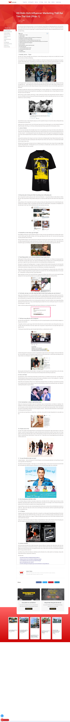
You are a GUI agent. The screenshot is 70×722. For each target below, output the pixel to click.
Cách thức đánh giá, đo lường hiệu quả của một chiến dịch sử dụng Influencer (34, 563)
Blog (49, 2)
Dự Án (45, 2)
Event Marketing (6, 42)
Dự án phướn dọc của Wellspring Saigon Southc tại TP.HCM (34, 636)
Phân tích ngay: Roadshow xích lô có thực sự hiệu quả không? (56, 631)
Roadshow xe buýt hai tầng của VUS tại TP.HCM (46, 631)
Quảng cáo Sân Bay (7, 46)
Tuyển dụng (58, 2)
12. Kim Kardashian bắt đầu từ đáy (25, 49)
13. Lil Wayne (21, 50)
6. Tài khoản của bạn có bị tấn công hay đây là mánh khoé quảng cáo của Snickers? (33, 41)
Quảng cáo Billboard (7, 33)
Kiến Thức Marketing (7, 30)
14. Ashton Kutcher (22, 51)
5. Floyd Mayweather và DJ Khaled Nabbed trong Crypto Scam (30, 40)
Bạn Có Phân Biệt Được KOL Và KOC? (27, 562)
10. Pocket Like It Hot (22, 46)
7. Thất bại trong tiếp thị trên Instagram (25, 42)
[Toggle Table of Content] (47, 33)
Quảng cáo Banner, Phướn (8, 43)
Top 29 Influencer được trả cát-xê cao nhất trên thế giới (30, 560)
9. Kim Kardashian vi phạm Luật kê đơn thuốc (26, 45)
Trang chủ (25, 2)
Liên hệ (53, 2)
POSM (5, 40)
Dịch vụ (36, 2)
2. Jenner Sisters (22, 36)
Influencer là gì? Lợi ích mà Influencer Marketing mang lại (30, 559)
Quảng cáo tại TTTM (7, 34)
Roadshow (5, 37)
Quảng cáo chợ (6, 45)
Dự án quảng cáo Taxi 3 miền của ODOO (13, 631)
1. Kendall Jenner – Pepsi (23, 34)
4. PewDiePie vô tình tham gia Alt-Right (25, 38)
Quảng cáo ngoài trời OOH (8, 31)
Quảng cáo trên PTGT (7, 36)
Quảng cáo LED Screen (7, 39)
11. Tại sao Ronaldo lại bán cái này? (25, 47)
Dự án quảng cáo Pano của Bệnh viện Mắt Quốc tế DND (24, 631)
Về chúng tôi (30, 2)
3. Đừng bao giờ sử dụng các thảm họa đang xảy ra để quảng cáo (30, 37)
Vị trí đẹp (41, 2)
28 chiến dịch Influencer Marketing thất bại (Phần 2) (29, 557)
